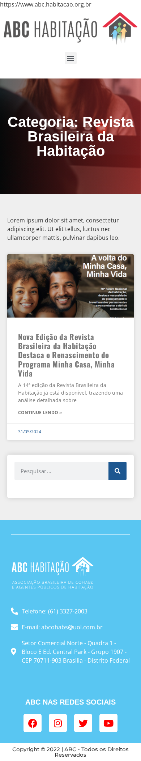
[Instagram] (58, 723)
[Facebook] (33, 723)
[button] (71, 58)
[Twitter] (83, 723)
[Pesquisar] (117, 471)
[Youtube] (108, 723)
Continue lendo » (40, 412)
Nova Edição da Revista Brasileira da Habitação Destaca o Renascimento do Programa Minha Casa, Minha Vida (66, 355)
